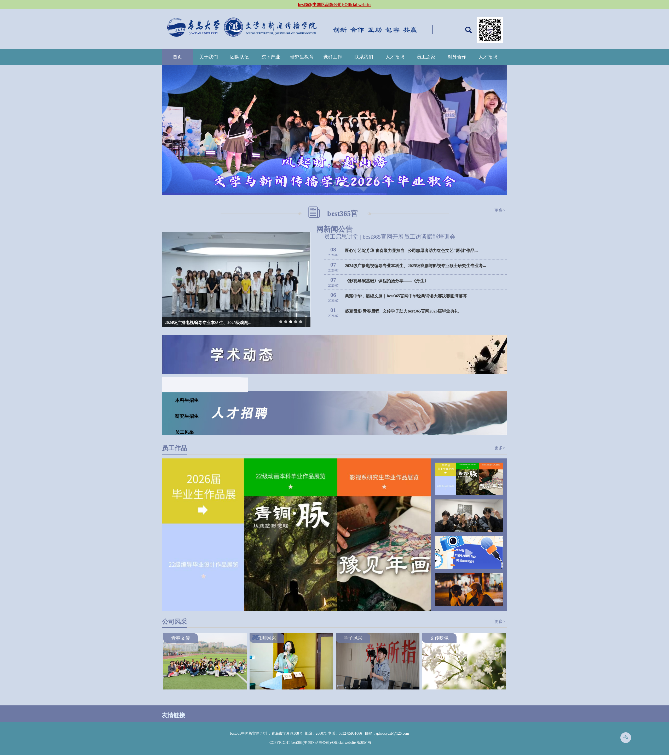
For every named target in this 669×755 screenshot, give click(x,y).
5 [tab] (348, 184)
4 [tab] (341, 184)
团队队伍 (239, 57)
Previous (174, 130)
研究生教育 (302, 57)
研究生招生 (187, 416)
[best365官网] (242, 25)
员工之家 (426, 57)
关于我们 (208, 57)
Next (494, 130)
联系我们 (363, 57)
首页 (177, 57)
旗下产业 (270, 57)
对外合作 (457, 57)
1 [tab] (322, 184)
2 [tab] (328, 184)
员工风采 (184, 432)
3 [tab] (335, 184)
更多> (499, 210)
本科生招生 (187, 400)
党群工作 (332, 57)
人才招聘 (394, 57)
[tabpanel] (334, 130)
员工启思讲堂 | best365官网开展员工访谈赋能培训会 (389, 236)
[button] (280, 321)
